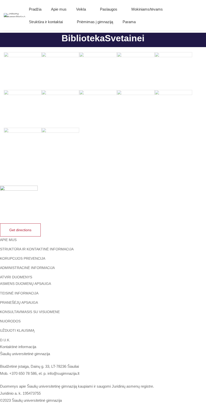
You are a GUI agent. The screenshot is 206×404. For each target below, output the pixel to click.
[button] (20, 230)
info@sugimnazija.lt (63, 373)
